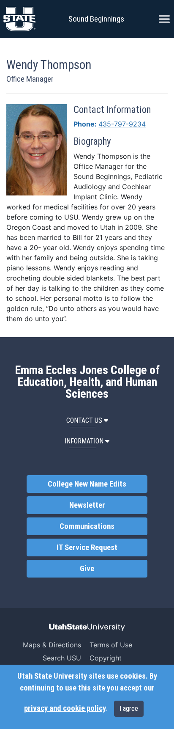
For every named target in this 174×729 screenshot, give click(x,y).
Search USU (62, 658)
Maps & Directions (52, 645)
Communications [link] (87, 526)
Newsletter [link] (87, 505)
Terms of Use (111, 645)
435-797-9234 (122, 124)
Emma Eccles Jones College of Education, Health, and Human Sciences (87, 382)
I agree (129, 708)
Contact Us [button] (84, 420)
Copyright (106, 658)
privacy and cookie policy (64, 708)
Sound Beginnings (96, 19)
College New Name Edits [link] (87, 484)
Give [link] (87, 568)
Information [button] (84, 441)
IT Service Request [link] (87, 547)
